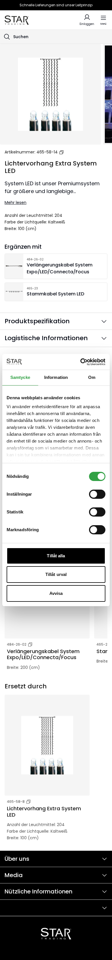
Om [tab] (91, 377)
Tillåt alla (56, 555)
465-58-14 (47, 152)
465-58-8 (16, 801)
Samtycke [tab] (20, 377)
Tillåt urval (56, 574)
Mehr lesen (15, 202)
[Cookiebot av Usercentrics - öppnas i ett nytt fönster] (80, 362)
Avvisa (56, 593)
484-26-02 (16, 644)
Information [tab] (56, 377)
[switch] (97, 494)
